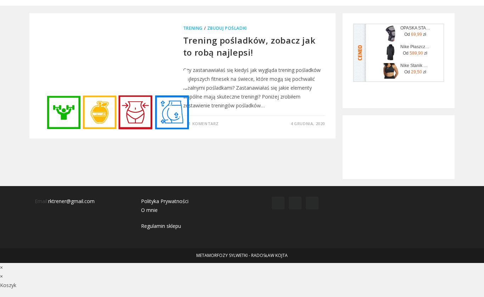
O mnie (149, 210)
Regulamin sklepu (161, 226)
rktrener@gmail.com (71, 201)
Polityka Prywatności (164, 201)
